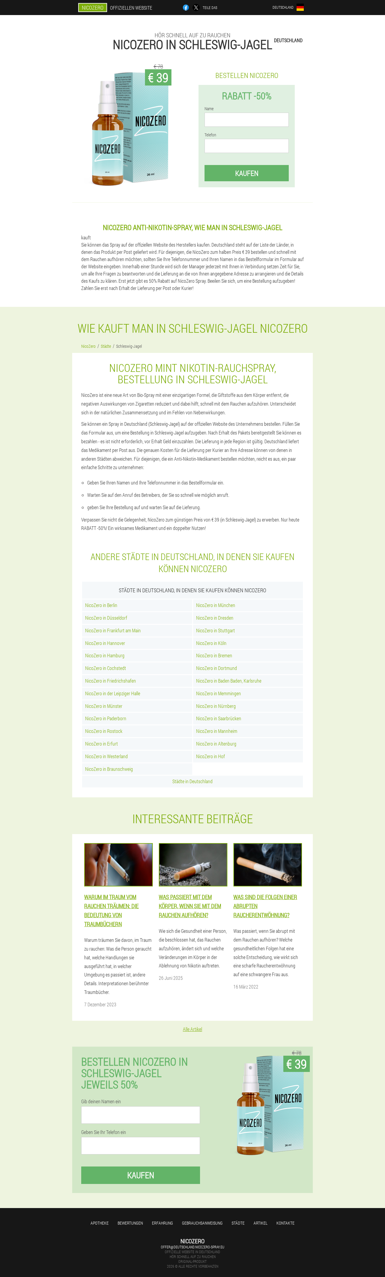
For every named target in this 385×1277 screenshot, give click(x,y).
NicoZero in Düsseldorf (106, 618)
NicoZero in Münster (103, 706)
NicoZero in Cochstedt (105, 668)
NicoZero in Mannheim (216, 731)
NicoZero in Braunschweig (109, 769)
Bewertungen (130, 1223)
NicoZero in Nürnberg (216, 706)
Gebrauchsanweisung (202, 1223)
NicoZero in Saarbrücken (218, 718)
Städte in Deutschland (192, 781)
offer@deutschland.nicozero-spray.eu (192, 1246)
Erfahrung (162, 1223)
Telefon (210, 135)
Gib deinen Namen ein (101, 1101)
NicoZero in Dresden (214, 618)
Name (209, 109)
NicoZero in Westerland (106, 756)
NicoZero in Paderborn (105, 718)
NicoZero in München (215, 605)
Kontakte (285, 1223)
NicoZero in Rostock (103, 731)
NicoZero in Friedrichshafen (110, 680)
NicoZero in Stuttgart (215, 630)
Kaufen (246, 173)
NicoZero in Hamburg (105, 655)
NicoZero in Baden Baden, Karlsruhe (228, 680)
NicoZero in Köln (211, 643)
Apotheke (100, 1223)
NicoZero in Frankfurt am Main (113, 630)
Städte (238, 1223)
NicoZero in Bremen (214, 655)
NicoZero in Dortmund (216, 668)
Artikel (260, 1223)
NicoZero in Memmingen (218, 693)
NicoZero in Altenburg (216, 743)
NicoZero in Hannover (105, 643)
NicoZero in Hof (210, 756)
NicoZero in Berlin (101, 605)
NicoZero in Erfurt (101, 743)
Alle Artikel (192, 1029)
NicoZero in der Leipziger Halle (112, 693)
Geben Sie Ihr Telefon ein (103, 1132)
